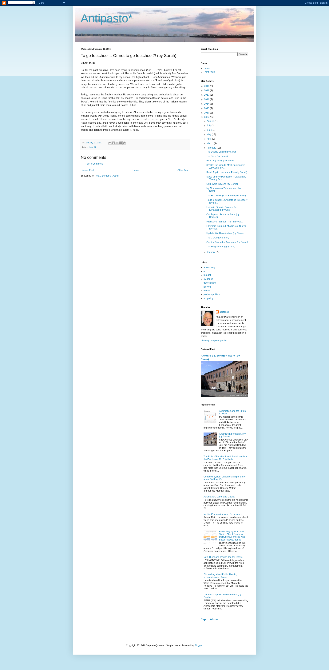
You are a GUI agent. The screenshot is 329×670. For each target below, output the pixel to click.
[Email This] (110, 143)
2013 (207, 108)
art (205, 271)
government (210, 282)
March (210, 143)
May (209, 134)
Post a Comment (94, 163)
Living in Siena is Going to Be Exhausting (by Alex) (221, 208)
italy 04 (92, 147)
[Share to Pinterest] (124, 143)
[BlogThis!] (113, 143)
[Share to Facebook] (121, 143)
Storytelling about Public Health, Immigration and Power (220, 575)
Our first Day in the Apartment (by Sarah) (227, 242)
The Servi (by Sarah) (217, 156)
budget (207, 275)
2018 (207, 90)
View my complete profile (214, 340)
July (209, 125)
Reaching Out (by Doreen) (220, 160)
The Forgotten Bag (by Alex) (220, 246)
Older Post (182, 170)
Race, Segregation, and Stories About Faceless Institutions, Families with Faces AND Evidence (232, 535)
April (209, 139)
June (209, 130)
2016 (207, 99)
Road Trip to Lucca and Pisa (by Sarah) (226, 172)
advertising (209, 267)
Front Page (209, 72)
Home (136, 170)
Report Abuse (209, 619)
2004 (207, 117)
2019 (207, 86)
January (211, 252)
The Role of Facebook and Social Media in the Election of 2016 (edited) (226, 458)
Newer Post (88, 170)
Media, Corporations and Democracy (223, 514)
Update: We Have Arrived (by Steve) (225, 233)
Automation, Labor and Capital (219, 496)
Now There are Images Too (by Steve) (223, 557)
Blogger (199, 645)
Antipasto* (107, 18)
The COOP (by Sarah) (217, 237)
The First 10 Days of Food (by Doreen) (226, 195)
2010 (207, 112)
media (207, 290)
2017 (207, 95)
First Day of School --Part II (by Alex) (224, 221)
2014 (207, 103)
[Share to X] (117, 143)
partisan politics (212, 294)
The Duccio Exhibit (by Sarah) (221, 151)
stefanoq (224, 312)
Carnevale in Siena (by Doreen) (222, 184)
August (211, 121)
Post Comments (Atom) (107, 175)
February (212, 147)
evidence (208, 279)
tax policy (208, 298)
